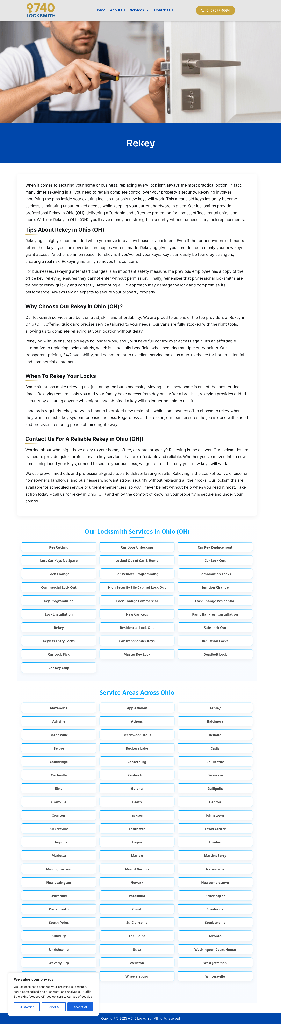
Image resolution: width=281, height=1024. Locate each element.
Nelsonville (215, 869)
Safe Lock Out (215, 628)
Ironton (58, 816)
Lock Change (58, 574)
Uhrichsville (59, 950)
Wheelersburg (136, 976)
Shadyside (215, 909)
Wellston (137, 963)
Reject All (54, 1007)
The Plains (137, 936)
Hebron (215, 802)
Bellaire (215, 735)
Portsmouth (59, 909)
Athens (137, 722)
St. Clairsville (136, 923)
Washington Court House (215, 950)
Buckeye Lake (137, 748)
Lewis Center (215, 829)
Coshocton (137, 775)
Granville (58, 802)
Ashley (215, 708)
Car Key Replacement (215, 547)
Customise (27, 1007)
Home (100, 10)
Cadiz (215, 748)
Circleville (59, 775)
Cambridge (59, 762)
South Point (59, 923)
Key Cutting (59, 547)
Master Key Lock (137, 654)
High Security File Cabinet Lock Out (137, 587)
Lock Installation (59, 614)
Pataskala (137, 896)
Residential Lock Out (137, 628)
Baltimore (215, 722)
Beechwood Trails (137, 735)
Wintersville (215, 976)
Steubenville (215, 923)
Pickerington (215, 896)
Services (137, 10)
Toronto (215, 936)
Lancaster (137, 829)
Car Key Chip (59, 668)
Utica (137, 950)
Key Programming (59, 601)
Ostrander (58, 896)
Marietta (59, 856)
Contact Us (163, 10)
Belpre (58, 748)
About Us (117, 10)
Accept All (80, 1007)
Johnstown (215, 816)
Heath (137, 802)
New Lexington (58, 883)
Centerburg (137, 762)
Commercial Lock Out (59, 587)
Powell (136, 909)
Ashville (58, 722)
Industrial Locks (215, 641)
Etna (59, 789)
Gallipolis (215, 789)
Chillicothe (215, 762)
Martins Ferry (215, 856)
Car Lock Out (215, 561)
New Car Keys (137, 614)
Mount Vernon (137, 869)
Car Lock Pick (59, 654)
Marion (137, 856)
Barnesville (59, 735)
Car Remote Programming (136, 574)
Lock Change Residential (215, 601)
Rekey (59, 628)
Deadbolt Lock (215, 654)
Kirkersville (59, 829)
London (215, 842)
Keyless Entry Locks (59, 641)
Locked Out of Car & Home (136, 561)
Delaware (215, 775)
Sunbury (59, 936)
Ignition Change (215, 587)
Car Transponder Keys (137, 641)
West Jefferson (215, 963)
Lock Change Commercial (137, 601)
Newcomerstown (215, 883)
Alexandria (59, 708)
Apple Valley (137, 708)
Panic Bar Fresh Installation (215, 614)
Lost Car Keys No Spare (59, 561)
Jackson (137, 816)
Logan (137, 842)
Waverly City (59, 963)
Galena (137, 789)
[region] (53, 994)
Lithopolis (59, 842)
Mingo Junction (58, 869)
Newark (136, 883)
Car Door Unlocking (137, 547)
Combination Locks (215, 574)
